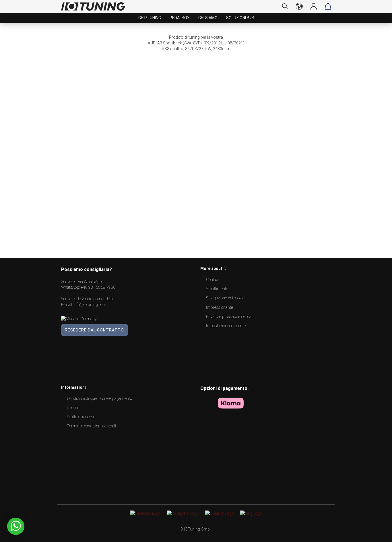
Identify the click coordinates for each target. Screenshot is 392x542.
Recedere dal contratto (94, 330)
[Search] (285, 6)
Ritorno (73, 407)
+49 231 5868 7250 (98, 287)
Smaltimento (217, 288)
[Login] (313, 6)
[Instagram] (183, 513)
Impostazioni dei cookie (226, 325)
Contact (212, 279)
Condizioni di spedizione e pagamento (99, 398)
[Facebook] (145, 513)
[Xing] (251, 513)
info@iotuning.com (89, 304)
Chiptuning (149, 17)
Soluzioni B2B (240, 17)
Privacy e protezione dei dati (229, 316)
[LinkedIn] (219, 513)
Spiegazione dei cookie (225, 298)
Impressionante (219, 307)
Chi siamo (208, 17)
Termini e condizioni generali (91, 426)
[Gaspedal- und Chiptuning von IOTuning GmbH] (95, 6)
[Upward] (376, 533)
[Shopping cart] (328, 6)
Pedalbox (180, 17)
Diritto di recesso (81, 417)
